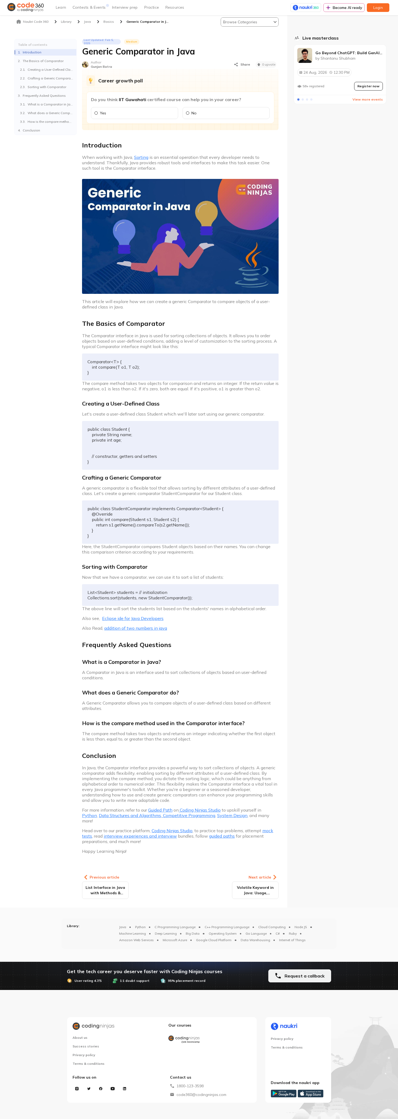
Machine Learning (132, 933)
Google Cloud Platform (213, 940)
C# (278, 933)
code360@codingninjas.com (201, 1094)
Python (140, 927)
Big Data (193, 933)
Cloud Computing (272, 927)
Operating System (223, 933)
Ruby (293, 933)
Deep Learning (166, 933)
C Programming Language (175, 927)
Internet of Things (292, 940)
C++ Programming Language (227, 927)
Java (122, 927)
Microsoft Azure (175, 940)
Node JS (301, 927)
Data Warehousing (255, 940)
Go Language (256, 933)
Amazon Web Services (136, 940)
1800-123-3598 (190, 1085)
